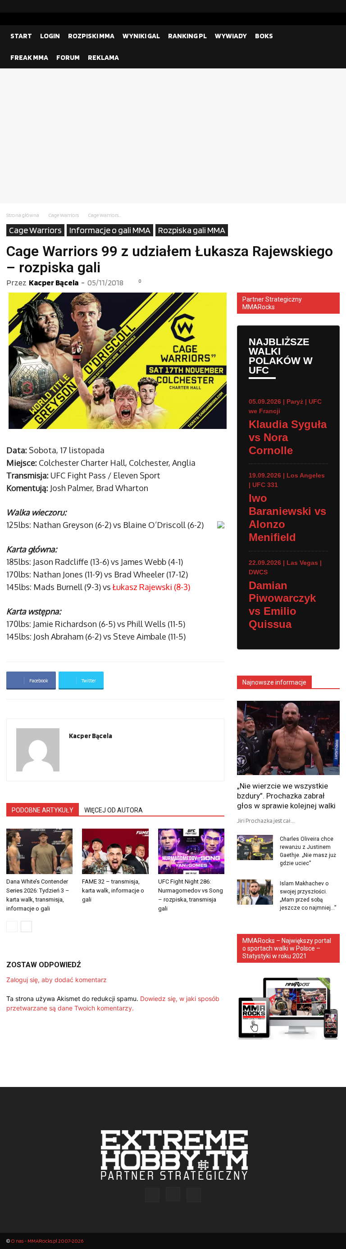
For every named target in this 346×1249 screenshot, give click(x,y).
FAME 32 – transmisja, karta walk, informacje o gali (113, 890)
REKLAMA (103, 57)
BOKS (264, 36)
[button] (329, 36)
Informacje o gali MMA (109, 230)
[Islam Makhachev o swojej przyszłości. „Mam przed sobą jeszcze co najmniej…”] (255, 892)
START (21, 36)
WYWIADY (231, 36)
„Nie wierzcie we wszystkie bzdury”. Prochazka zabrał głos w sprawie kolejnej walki (286, 795)
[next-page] (26, 926)
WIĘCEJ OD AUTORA (113, 810)
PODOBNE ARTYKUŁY (42, 810)
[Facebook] (304, 6)
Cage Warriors (63, 215)
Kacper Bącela (53, 282)
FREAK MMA (29, 57)
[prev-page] (12, 926)
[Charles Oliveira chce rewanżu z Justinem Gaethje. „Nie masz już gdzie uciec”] (255, 847)
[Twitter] (333, 6)
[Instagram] (318, 6)
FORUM (68, 57)
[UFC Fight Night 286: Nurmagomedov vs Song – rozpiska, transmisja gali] (191, 851)
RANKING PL (187, 36)
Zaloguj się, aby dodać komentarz (56, 979)
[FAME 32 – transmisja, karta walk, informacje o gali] (115, 851)
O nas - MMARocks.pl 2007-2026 (47, 1240)
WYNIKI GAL (141, 36)
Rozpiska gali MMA (191, 230)
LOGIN (50, 36)
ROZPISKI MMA (91, 36)
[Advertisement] (173, 136)
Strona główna (22, 215)
